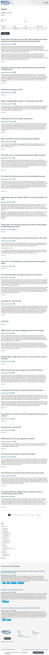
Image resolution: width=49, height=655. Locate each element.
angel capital (5, 601)
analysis (10, 502)
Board (19, 632)
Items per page (39, 26)
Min (2, 21)
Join (33, 631)
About (18, 631)
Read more (3, 61)
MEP (4, 619)
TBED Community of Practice (24, 636)
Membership (20, 635)
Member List (35, 634)
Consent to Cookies (38, 652)
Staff (19, 634)
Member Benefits (36, 632)
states (9, 619)
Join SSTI (8, 638)
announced (22, 144)
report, (26, 498)
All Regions (3, 26)
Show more (3, 557)
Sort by (14, 26)
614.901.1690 (44, 649)
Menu (44, 2)
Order (25, 26)
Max (25, 21)
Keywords (3, 15)
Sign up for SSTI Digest (8, 641)
